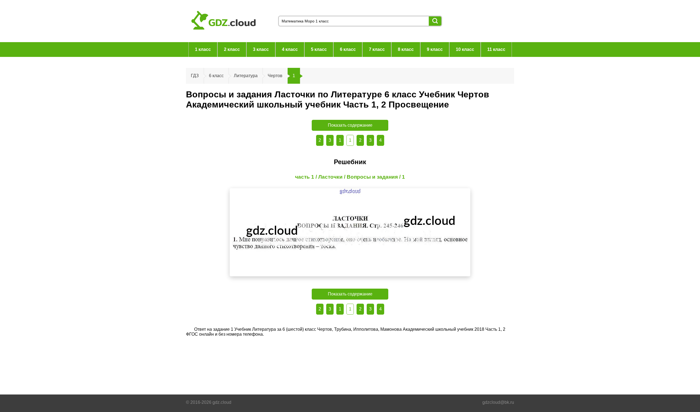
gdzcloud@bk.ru (498, 402)
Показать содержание (350, 125)
